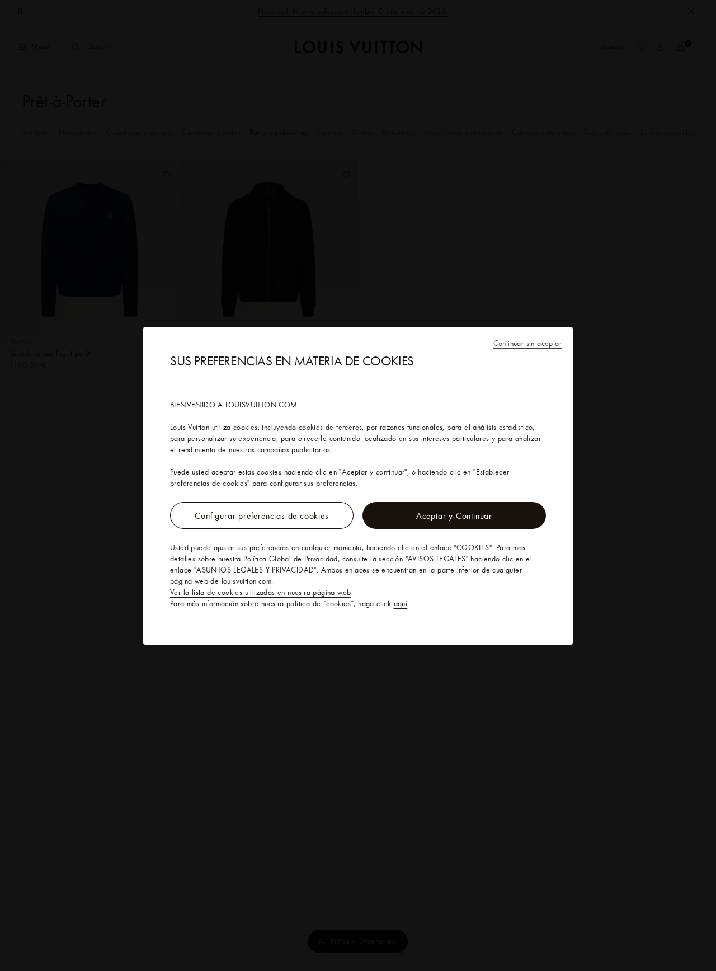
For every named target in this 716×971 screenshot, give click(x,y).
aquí (401, 603)
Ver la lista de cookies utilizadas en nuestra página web (260, 592)
